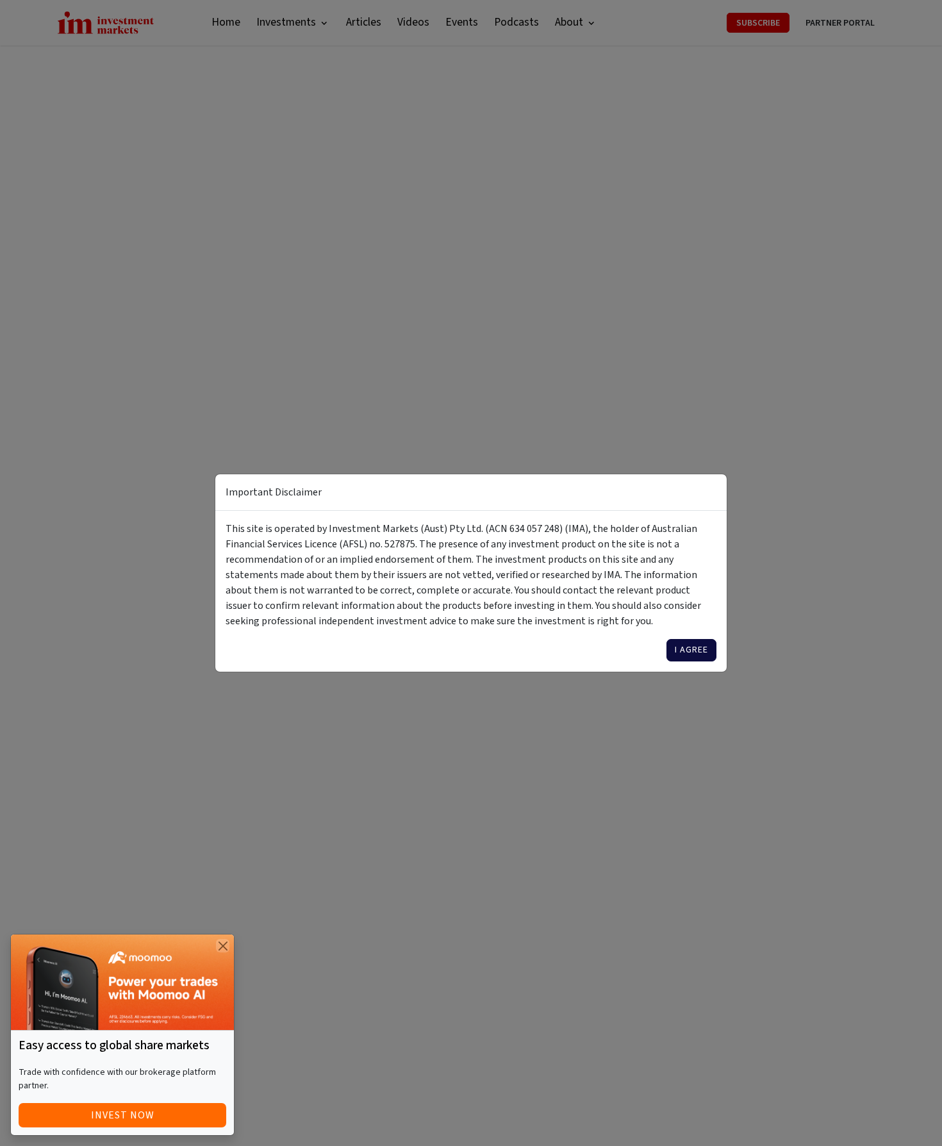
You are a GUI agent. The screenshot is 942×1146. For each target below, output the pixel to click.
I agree (691, 650)
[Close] (222, 945)
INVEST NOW (122, 1115)
